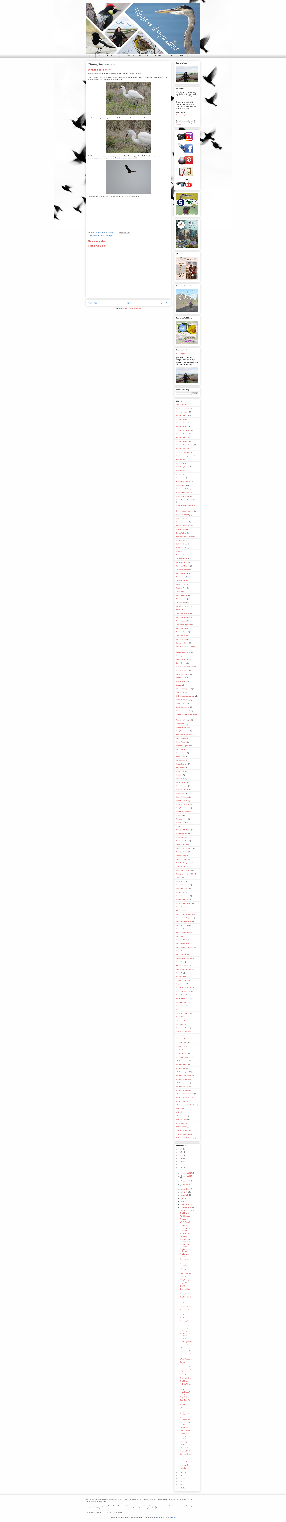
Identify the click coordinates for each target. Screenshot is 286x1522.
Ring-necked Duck (182, 943)
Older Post (165, 303)
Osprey (178, 877)
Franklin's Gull (181, 681)
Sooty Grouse (181, 1006)
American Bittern (182, 415)
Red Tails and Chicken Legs (185, 1352)
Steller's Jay (180, 1020)
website (178, 125)
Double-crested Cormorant (185, 646)
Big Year (179, 474)
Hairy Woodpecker (182, 731)
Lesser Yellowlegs (182, 797)
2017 (181, 1170)
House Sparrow (181, 764)
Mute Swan (180, 837)
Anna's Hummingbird (183, 452)
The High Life (185, 1233)
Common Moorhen (182, 628)
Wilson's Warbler (182, 1119)
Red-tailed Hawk (182, 925)
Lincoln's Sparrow (182, 801)
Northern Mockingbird (183, 848)
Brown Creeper (181, 529)
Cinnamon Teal (181, 599)
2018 (181, 1167)
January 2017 (186, 1210)
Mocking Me (184, 1465)
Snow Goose (180, 995)
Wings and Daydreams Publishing (150, 55)
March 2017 (185, 1204)
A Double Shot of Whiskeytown (186, 1240)
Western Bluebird (182, 1061)
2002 (181, 1488)
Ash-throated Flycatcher (184, 456)
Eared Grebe (180, 663)
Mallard (178, 815)
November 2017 (186, 1176)
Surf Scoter (180, 1024)
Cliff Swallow (180, 610)
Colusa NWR (184, 1428)
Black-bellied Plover (183, 492)
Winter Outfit (184, 1448)
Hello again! (181, 354)
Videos (182, 55)
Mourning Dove (181, 833)
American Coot (181, 419)
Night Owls (184, 1405)
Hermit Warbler (181, 742)
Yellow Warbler (181, 1127)
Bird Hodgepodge (186, 1342)
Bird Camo (184, 1315)
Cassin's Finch (181, 584)
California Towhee (182, 570)
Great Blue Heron (182, 700)
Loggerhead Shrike (183, 804)
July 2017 (184, 1192)
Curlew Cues (184, 1434)
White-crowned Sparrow (184, 1097)
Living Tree (184, 1459)
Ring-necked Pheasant (184, 947)
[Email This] (120, 233)
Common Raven (182, 635)
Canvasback (180, 577)
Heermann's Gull (182, 738)
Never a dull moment (184, 1311)
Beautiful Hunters (186, 1345)
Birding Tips (180, 478)
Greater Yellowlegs (182, 720)
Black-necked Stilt (182, 515)
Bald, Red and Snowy (185, 1303)
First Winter (184, 1397)
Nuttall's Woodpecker (183, 863)
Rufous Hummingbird (183, 969)
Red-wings (184, 1442)
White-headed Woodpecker (186, 1105)
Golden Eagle (181, 692)
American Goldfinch (183, 430)
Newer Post (92, 303)
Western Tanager (182, 1086)
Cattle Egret (180, 591)
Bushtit (178, 551)
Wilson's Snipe (181, 1116)
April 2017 (184, 1201)
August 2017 (185, 1189)
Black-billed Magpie (183, 496)
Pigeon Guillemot (182, 899)
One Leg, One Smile (185, 1322)
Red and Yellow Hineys (185, 1245)
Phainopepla (180, 892)
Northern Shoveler (182, 855)
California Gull (181, 555)
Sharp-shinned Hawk (183, 991)
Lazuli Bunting (181, 782)
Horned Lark (180, 756)
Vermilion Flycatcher (183, 1057)
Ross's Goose (181, 951)
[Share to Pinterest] (128, 233)
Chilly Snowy (184, 1280)
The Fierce (184, 1381)
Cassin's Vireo (181, 588)
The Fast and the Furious (186, 1335)
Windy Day (184, 1445)
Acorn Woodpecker (183, 408)
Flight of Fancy (185, 1283)
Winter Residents (186, 1359)
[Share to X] (124, 233)
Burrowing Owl (181, 547)
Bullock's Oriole (181, 544)
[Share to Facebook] (126, 233)
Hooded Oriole (181, 749)
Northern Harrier (182, 844)
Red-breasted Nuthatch (184, 914)
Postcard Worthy (186, 1307)
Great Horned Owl (182, 707)
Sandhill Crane (181, 976)
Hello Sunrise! (185, 1468)
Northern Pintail (181, 852)
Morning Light (185, 1451)
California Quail (181, 558)
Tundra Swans (185, 1318)
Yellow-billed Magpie (183, 1130)
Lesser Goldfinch (182, 789)
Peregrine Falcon (182, 888)
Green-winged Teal (183, 727)
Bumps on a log (185, 1389)
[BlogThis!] (122, 233)
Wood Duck (180, 1123)
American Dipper (182, 426)
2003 (181, 1485)
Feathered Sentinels (184, 1250)
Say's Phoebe (181, 984)
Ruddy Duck (180, 962)
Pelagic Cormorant (182, 885)
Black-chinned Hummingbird (186, 500)
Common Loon (181, 621)
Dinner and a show (184, 1260)
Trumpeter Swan (182, 1042)
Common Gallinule (182, 613)
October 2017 (186, 1181)
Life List (130, 55)
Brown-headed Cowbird (184, 536)
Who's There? (185, 1222)
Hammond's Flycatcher (184, 734)
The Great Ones (186, 1378)
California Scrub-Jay (183, 562)
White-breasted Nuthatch (185, 1094)
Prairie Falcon (181, 907)
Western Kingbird (182, 1072)
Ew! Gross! (184, 1236)
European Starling (182, 670)
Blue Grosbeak (181, 518)
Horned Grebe (181, 753)
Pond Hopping (185, 1216)
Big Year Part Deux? (184, 1414)
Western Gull (180, 1068)
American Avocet (182, 412)
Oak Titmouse (181, 866)
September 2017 (186, 1184)
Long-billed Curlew (182, 808)
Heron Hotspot (185, 1431)
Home (91, 55)
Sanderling (180, 973)
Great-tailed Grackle (183, 711)
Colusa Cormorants (185, 1363)
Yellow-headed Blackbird (184, 1134)
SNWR (182, 1286)
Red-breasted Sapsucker (185, 918)
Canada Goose (181, 573)
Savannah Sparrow (183, 980)
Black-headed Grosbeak (184, 511)
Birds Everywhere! (186, 1367)
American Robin (181, 441)
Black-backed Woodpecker (185, 489)
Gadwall (179, 685)
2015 (181, 1476)
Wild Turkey (180, 1108)
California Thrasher (183, 566)
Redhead (179, 936)
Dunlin (178, 656)
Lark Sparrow (181, 778)
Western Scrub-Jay (183, 1083)
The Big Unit (184, 1213)
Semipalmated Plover (183, 987)
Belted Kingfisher (182, 467)
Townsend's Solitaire (183, 1031)
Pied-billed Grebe (182, 896)
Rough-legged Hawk (183, 954)
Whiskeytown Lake (184, 1270)
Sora (178, 1009)
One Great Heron (186, 1274)
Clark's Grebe (181, 602)
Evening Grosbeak (182, 674)
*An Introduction (181, 404)
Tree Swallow (181, 1035)
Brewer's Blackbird (182, 525)
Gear (120, 55)
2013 (181, 1482)
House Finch (180, 760)
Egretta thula (184, 1356)
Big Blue (183, 1339)
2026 (181, 1149)
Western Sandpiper (183, 1079)
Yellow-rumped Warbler (184, 1138)
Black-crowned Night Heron (186, 505)
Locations (110, 55)
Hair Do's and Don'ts (185, 1424)
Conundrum (184, 1375)
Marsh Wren (180, 822)
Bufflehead (180, 540)
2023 (181, 1158)
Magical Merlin (185, 1294)
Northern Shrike (181, 859)
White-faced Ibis (182, 1101)
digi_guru (159, 1517)
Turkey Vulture (181, 1053)
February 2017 (186, 1207)
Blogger (173, 1517)
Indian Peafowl (181, 771)
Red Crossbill (181, 910)
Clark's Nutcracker (182, 606)
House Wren (180, 767)
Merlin (178, 826)
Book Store (171, 55)
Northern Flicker (182, 841)
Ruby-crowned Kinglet (184, 958)
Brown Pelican (181, 533)
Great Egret (109, 235)
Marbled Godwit (181, 819)
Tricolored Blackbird (183, 1039)
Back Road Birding (184, 1330)
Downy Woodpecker (183, 652)
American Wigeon (182, 448)
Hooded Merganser (183, 746)
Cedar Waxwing (181, 595)
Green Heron (180, 724)
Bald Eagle (180, 459)
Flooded (183, 1219)
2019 (181, 1164)
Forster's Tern (181, 678)
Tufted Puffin (180, 1046)
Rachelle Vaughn (181, 115)
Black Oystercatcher (183, 481)
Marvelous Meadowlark (185, 1419)
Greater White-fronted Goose (186, 714)
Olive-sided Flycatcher (184, 870)
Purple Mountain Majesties (186, 1438)
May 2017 (184, 1198)
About (100, 55)
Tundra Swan (181, 1050)
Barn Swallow (181, 463)
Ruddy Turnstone (182, 965)
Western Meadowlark (183, 1075)
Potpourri (183, 1225)
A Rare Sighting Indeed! (185, 1229)
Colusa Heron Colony (185, 1265)
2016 (181, 1472)
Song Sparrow (181, 1002)
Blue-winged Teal (182, 522)
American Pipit (181, 437)
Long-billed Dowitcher (183, 811)
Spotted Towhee (182, 1017)
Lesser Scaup (181, 793)
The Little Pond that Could (185, 1298)
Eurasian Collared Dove (184, 667)
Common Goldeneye (183, 617)
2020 (181, 1161)
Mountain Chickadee (183, 830)
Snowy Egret (180, 998)
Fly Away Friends (186, 1326)
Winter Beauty (185, 1348)
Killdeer (178, 775)
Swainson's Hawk (182, 1028)
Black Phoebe (181, 485)
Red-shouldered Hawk (184, 921)
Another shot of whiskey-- (185, 1255)
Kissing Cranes (185, 1462)
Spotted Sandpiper (182, 1013)
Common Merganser (183, 624)
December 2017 (186, 1173)
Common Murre (181, 632)
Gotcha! (183, 1277)
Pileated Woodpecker (183, 903)
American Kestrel (98, 235)
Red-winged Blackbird (184, 932)
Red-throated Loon (183, 929)
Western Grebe (181, 1064)
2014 (181, 1479)
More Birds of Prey (185, 1393)
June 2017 (184, 1195)
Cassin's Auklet (181, 580)
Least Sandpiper (182, 786)
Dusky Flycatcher (182, 659)
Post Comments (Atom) (133, 308)
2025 (181, 1152)
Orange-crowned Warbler (185, 874)
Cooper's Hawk (181, 639)
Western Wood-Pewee (184, 1090)
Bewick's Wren (181, 470)
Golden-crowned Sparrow (185, 696)
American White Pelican (184, 445)
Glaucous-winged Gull (184, 689)
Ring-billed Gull (181, 940)
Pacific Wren (180, 881)
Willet (178, 1112)
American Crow (181, 423)
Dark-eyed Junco (182, 643)
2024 (181, 1155)
